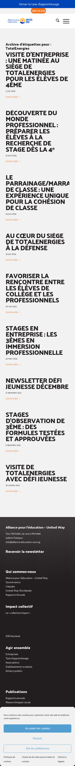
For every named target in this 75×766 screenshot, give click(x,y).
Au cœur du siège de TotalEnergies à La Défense (35, 241)
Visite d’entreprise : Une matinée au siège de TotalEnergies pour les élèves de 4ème (37, 69)
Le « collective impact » (18, 612)
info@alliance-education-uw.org (23, 542)
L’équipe (10, 586)
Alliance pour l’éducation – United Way (27, 577)
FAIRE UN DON (38, 11)
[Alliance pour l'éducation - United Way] (31, 21)
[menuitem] (38, 11)
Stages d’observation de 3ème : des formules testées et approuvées (35, 426)
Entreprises (12, 654)
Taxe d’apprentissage (17, 658)
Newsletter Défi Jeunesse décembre (37, 383)
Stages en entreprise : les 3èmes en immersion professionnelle (34, 340)
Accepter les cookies (37, 728)
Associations (12, 662)
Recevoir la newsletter (25, 551)
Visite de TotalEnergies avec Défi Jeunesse (36, 472)
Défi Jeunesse (13, 635)
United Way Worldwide (18, 590)
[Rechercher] (55, 21)
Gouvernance (13, 582)
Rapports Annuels (15, 594)
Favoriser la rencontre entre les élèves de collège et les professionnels (35, 287)
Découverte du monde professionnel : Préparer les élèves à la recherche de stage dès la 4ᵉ (32, 130)
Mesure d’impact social (18, 702)
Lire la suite (12, 96)
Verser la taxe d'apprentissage (39, 4)
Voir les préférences (37, 748)
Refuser (37, 738)
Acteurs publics (14, 670)
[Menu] (64, 21)
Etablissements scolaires (19, 666)
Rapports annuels (15, 698)
